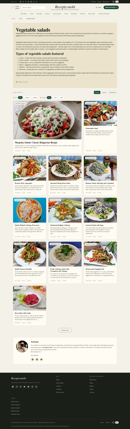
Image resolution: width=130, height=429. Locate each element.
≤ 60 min (35, 97)
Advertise (93, 1)
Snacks (66, 14)
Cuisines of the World (103, 14)
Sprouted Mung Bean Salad (60, 183)
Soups (31, 14)
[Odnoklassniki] (34, 2)
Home (58, 380)
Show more (65, 330)
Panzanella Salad (92, 128)
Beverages (39, 14)
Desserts (47, 14)
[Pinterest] (26, 2)
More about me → (36, 352)
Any (20, 97)
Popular (104, 92)
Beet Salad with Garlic (23, 313)
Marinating (74, 14)
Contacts (99, 1)
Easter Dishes (91, 14)
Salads (91, 389)
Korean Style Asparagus (23, 183)
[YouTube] (28, 2)
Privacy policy (60, 392)
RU (113, 1)
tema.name (52, 422)
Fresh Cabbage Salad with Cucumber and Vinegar (59, 270)
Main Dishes (24, 14)
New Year (82, 14)
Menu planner (15, 401)
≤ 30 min (27, 97)
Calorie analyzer (15, 404)
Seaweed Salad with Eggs (94, 225)
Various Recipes (57, 14)
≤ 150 (55, 97)
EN (117, 1)
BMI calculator (15, 411)
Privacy (102, 422)
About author (106, 1)
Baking (92, 386)
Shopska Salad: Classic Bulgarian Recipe (36, 142)
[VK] (37, 359)
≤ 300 (61, 97)
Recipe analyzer (15, 408)
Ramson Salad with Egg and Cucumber (100, 183)
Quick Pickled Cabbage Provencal (27, 225)
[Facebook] (36, 2)
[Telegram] (20, 2)
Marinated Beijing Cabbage (60, 225)
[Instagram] (23, 2)
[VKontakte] (31, 2)
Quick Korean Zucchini (23, 269)
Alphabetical (112, 92)
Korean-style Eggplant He (95, 269)
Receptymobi (18, 378)
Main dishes (93, 380)
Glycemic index (15, 414)
